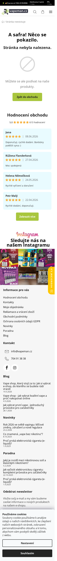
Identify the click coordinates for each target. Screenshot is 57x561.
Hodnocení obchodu (27, 115)
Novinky (8, 326)
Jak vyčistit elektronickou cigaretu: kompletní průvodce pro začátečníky (25, 471)
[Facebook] (6, 367)
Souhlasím (27, 553)
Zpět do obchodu (27, 97)
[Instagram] (14, 367)
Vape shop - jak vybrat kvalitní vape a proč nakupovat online (25, 397)
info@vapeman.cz (21, 351)
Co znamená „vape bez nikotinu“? (23, 434)
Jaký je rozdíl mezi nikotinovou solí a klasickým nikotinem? (24, 462)
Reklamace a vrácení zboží (18, 312)
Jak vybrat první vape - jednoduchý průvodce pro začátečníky (23, 406)
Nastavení (27, 543)
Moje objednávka (13, 307)
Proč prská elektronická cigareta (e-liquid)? (24, 442)
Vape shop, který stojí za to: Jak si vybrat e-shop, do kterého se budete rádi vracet (27, 386)
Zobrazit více (27, 216)
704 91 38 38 (18, 358)
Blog (5, 335)
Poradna (8, 331)
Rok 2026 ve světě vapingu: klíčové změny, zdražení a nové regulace (23, 426)
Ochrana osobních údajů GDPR (21, 321)
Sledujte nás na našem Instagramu (28, 242)
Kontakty (8, 302)
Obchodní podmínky (15, 316)
